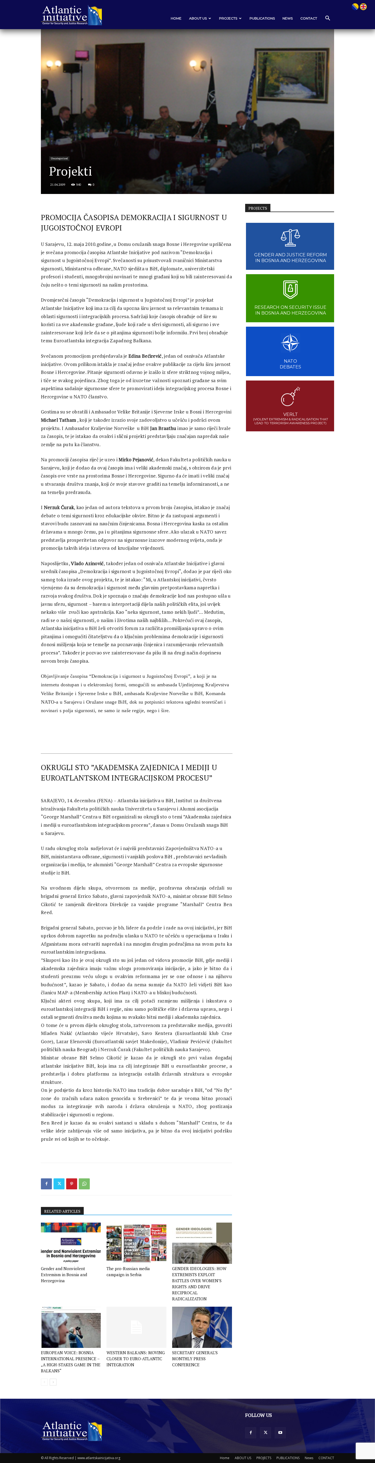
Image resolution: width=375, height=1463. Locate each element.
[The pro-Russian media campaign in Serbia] (136, 1243)
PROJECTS (228, 18)
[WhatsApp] (84, 1183)
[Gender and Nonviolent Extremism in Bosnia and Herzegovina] (71, 1243)
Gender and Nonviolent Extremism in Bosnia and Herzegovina (64, 1274)
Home (176, 18)
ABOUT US (198, 18)
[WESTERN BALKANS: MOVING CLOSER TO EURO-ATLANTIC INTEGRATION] (136, 1327)
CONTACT (308, 18)
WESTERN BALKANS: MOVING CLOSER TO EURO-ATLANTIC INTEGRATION (136, 1358)
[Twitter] (59, 1183)
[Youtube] (280, 1432)
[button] (327, 18)
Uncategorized (59, 158)
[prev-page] (44, 1382)
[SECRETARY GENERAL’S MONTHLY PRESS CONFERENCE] (202, 1327)
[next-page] (53, 1382)
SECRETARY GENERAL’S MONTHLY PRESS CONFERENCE (195, 1358)
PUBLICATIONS (262, 18)
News (287, 18)
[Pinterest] (71, 1183)
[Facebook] (46, 1183)
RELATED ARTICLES (62, 1211)
